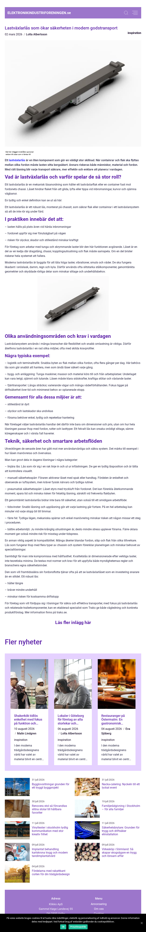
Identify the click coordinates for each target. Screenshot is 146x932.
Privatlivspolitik (78, 927)
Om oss (99, 909)
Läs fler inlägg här (73, 622)
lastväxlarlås (17, 160)
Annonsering (99, 904)
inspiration (134, 33)
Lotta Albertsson (36, 34)
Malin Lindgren (26, 733)
